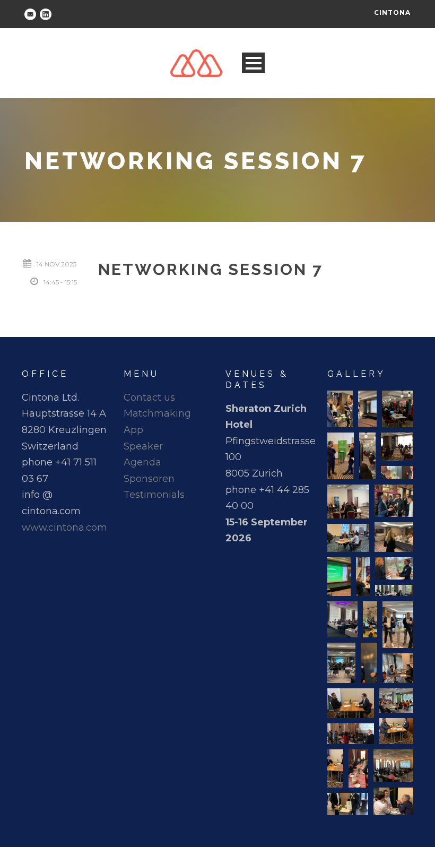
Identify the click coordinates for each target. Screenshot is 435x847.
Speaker (143, 446)
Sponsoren (149, 479)
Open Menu (253, 63)
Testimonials (154, 494)
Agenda (142, 462)
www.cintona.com (64, 527)
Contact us (149, 397)
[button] (340, 409)
